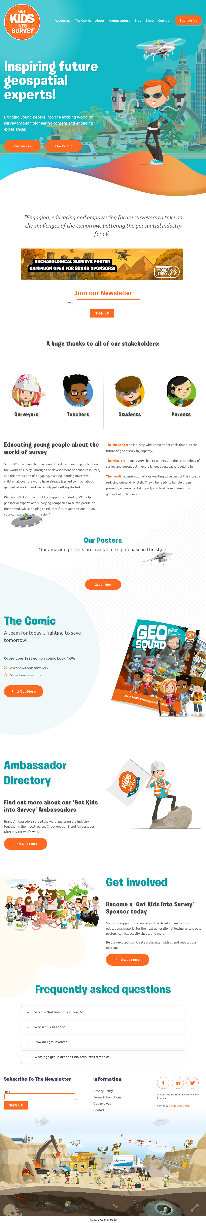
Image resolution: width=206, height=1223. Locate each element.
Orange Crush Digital (179, 1105)
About (99, 21)
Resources (62, 21)
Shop (150, 21)
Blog (138, 21)
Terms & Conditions (107, 1097)
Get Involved (102, 1103)
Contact (164, 21)
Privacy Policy (103, 1091)
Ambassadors (119, 21)
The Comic (83, 21)
